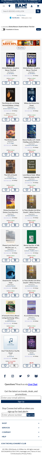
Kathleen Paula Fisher (32, 180)
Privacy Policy (26, 453)
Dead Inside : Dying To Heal (10, 282)
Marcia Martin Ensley (32, 215)
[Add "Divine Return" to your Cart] (15, 83)
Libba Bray (32, 354)
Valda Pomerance (11, 321)
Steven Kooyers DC (11, 250)
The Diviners (31, 351)
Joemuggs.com (25, 451)
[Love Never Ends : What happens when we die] (31, 166)
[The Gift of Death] (10, 166)
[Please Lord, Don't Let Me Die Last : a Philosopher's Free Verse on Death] (10, 237)
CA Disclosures (16, 453)
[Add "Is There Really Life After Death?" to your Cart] (36, 225)
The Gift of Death (10, 175)
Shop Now (21, 48)
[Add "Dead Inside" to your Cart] (15, 295)
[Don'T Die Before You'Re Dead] (10, 342)
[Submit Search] (38, 11)
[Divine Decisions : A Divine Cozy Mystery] (10, 202)
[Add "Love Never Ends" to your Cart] (36, 190)
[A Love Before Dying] (31, 307)
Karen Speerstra (9, 108)
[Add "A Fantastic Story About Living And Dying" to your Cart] (15, 330)
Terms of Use (35, 451)
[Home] (21, 6)
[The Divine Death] (10, 131)
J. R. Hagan (11, 143)
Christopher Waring (11, 178)
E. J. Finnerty (32, 319)
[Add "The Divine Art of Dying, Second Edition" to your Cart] (15, 119)
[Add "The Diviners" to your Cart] (36, 365)
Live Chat (32, 384)
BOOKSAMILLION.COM (10, 451)
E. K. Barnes (32, 108)
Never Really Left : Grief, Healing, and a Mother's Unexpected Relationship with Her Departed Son (31, 141)
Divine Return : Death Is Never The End (10, 69)
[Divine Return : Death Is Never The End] (10, 59)
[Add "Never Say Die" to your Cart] (36, 260)
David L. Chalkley (30, 250)
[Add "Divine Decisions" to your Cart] (15, 225)
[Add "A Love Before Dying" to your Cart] (36, 330)
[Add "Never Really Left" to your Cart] (36, 154)
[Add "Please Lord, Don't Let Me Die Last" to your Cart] (15, 260)
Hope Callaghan (11, 215)
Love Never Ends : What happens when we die (31, 176)
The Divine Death (10, 140)
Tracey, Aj (11, 356)
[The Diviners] (31, 342)
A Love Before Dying (31, 316)
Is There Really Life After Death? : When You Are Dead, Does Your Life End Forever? (32, 211)
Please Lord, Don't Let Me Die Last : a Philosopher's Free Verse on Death (10, 246)
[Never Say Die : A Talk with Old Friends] (31, 237)
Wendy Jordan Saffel (32, 145)
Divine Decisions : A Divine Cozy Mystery (10, 211)
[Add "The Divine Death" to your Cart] (15, 154)
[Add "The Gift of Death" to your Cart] (15, 190)
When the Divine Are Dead (31, 104)
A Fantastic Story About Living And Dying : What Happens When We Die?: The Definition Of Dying (10, 317)
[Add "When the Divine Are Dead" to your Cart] (36, 119)
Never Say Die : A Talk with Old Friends (31, 246)
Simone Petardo (11, 286)
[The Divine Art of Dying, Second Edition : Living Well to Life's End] (10, 95)
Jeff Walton (11, 73)
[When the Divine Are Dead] (31, 95)
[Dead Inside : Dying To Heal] (10, 272)
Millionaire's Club (26, 18)
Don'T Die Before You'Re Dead (10, 352)
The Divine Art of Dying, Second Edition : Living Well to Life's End (10, 104)
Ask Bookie (15, 18)
